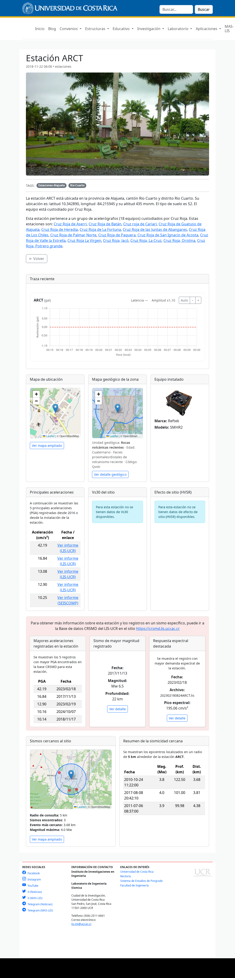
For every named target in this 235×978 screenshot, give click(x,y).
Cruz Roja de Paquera (117, 235)
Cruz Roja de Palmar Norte (73, 235)
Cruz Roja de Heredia (59, 229)
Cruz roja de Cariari (140, 223)
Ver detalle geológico (110, 474)
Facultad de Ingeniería (134, 885)
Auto (184, 300)
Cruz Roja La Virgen (84, 240)
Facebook (33, 873)
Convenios (69, 28)
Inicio (40, 28)
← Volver (36, 258)
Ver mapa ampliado (47, 445)
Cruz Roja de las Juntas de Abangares (155, 229)
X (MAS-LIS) (34, 898)
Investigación (149, 28)
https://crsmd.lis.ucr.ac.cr (158, 628)
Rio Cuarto (77, 185)
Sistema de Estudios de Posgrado (141, 881)
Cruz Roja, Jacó (116, 240)
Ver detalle (117, 709)
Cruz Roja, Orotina (179, 240)
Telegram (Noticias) (40, 904)
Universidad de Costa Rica (137, 872)
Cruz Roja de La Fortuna (100, 229)
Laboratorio (178, 28)
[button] (55, 408)
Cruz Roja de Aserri (70, 223)
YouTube (32, 886)
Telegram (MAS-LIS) (40, 910)
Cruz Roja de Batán (105, 223)
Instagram (34, 879)
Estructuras (95, 28)
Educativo (122, 28)
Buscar (204, 9)
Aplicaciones (207, 28)
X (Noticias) (34, 892)
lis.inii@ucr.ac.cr (81, 924)
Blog (52, 28)
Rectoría (125, 876)
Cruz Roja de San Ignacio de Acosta (167, 235)
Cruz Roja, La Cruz (146, 240)
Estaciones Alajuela (51, 185)
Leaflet (50, 436)
